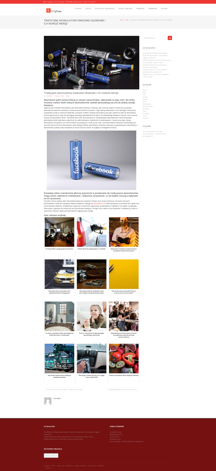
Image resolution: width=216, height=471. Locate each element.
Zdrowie (145, 118)
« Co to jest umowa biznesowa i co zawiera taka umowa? (64, 389)
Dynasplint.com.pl (116, 432)
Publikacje (140, 8)
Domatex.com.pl (115, 439)
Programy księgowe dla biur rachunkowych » (122, 389)
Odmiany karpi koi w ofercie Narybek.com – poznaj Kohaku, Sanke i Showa (68, 437)
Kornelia (49, 96)
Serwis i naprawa (125, 8)
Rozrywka (146, 109)
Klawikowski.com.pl (116, 434)
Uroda (145, 116)
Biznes (145, 90)
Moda (144, 102)
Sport (144, 111)
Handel (145, 99)
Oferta (88, 8)
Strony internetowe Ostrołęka (152, 131)
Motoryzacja (147, 104)
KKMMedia (152, 8)
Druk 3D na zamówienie (104, 8)
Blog (67, 96)
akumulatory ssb (100, 203)
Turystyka (146, 113)
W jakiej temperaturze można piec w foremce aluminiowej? (63, 439)
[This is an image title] (91, 62)
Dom (144, 95)
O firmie (78, 8)
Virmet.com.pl (114, 437)
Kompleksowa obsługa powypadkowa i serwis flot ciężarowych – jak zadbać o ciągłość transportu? (155, 55)
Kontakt (164, 8)
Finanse (145, 97)
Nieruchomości (148, 106)
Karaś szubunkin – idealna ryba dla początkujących (126, 441)
